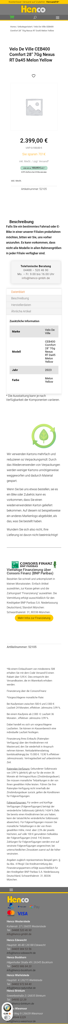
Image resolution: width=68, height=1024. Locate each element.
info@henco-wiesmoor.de (21, 1021)
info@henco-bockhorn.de (21, 970)
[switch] (7, 1017)
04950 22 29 (19, 999)
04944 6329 (19, 1017)
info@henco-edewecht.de (21, 953)
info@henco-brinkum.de (20, 1003)
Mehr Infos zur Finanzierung (34, 618)
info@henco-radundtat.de (21, 988)
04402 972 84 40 (22, 984)
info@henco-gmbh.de (36, 278)
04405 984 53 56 (21, 949)
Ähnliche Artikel (21, 311)
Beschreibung (20, 298)
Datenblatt (18, 292)
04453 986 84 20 (22, 966)
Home (13, 26)
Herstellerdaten (21, 305)
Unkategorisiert (25, 26)
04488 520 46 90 (22, 930)
